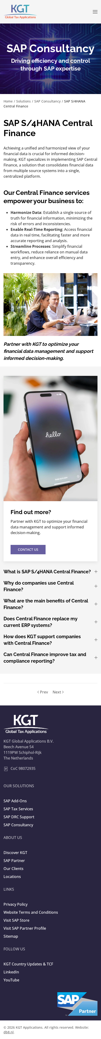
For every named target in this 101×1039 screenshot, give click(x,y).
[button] (95, 11)
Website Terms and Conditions (31, 912)
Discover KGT (15, 852)
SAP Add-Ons (15, 800)
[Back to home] (20, 11)
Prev (44, 692)
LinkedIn (11, 972)
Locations (12, 876)
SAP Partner (14, 860)
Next (57, 692)
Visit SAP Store (16, 920)
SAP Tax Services (18, 808)
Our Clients (13, 868)
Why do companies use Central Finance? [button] (39, 586)
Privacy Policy (15, 904)
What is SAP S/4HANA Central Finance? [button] (47, 572)
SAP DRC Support (19, 816)
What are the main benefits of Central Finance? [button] (46, 604)
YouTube (11, 980)
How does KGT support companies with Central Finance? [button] (42, 640)
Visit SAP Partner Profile (25, 928)
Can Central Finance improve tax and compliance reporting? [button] (45, 658)
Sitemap (11, 936)
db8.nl (9, 1032)
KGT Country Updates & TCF (28, 964)
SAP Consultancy (18, 824)
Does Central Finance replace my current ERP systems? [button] (41, 622)
